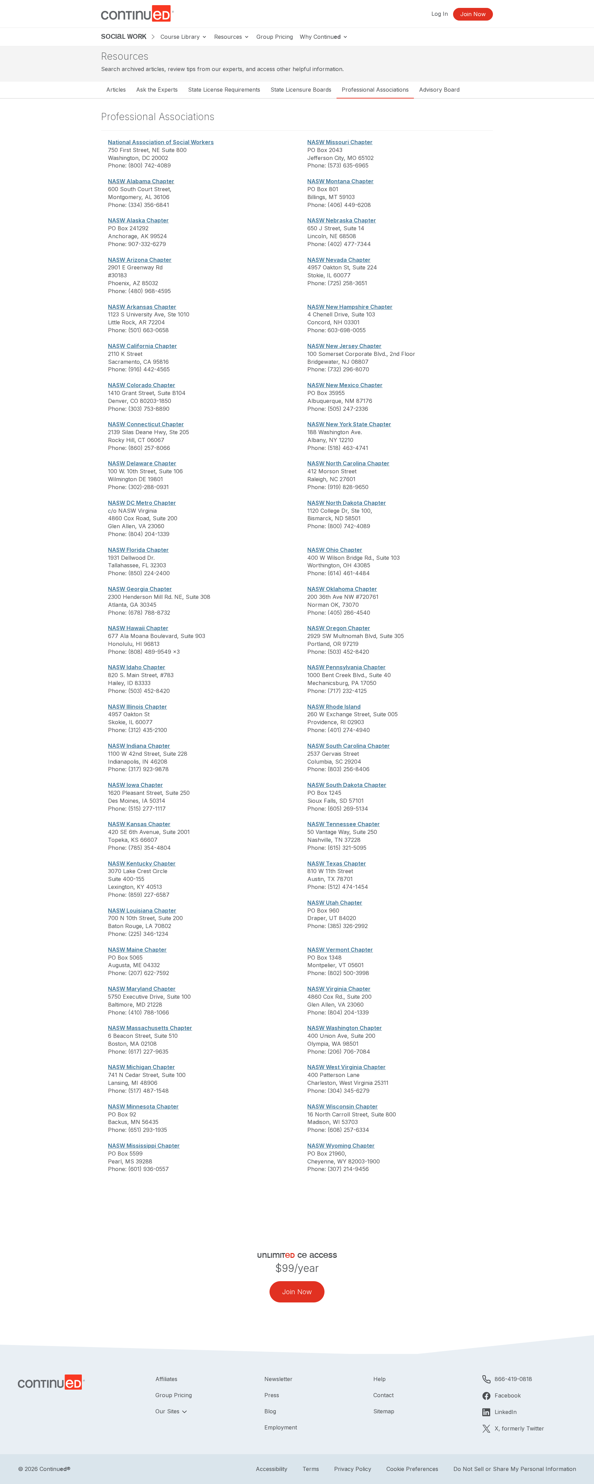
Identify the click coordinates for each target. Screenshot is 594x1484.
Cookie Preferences (412, 1468)
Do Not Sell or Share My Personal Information (514, 1468)
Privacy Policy (352, 1468)
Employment (280, 1427)
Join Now (473, 14)
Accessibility (271, 1468)
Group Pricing (274, 36)
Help (379, 1379)
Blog (270, 1411)
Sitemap (383, 1411)
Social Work (123, 36)
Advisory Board (439, 89)
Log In (439, 13)
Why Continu (320, 36)
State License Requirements (224, 89)
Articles (116, 89)
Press (271, 1395)
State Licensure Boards (301, 89)
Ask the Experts (157, 89)
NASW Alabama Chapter (141, 181)
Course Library (181, 36)
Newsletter (278, 1379)
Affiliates (166, 1379)
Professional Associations (375, 89)
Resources (229, 36)
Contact (383, 1395)
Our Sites (168, 1411)
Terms (310, 1468)
